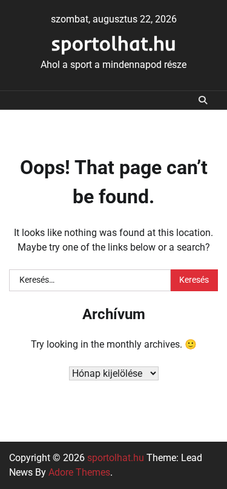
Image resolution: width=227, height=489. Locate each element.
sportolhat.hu (113, 43)
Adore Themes (79, 472)
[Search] (203, 100)
